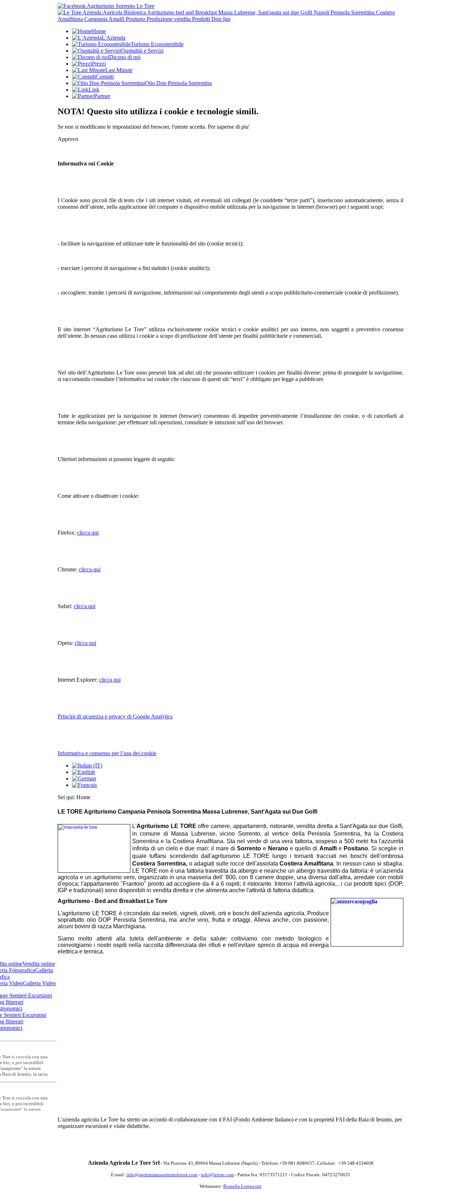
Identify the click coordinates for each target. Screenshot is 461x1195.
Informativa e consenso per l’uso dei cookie (107, 753)
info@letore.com (217, 1174)
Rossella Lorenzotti (242, 1186)
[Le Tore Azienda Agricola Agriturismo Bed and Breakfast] (230, 19)
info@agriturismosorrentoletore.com (161, 1174)
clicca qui (88, 533)
